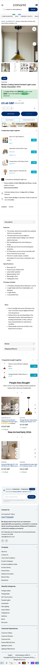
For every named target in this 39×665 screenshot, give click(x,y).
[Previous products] (33, 360)
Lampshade (5, 603)
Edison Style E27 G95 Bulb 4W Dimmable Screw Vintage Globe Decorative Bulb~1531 (18, 171)
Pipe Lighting (5, 606)
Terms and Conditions (8, 558)
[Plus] (11, 108)
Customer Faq (5, 639)
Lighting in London (6, 645)
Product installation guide (9, 564)
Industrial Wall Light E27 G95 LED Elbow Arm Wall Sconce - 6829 (10, 465)
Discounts (4, 622)
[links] (3, 540)
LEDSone (4, 82)
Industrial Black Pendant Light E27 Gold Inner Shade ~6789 (28, 465)
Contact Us (4, 555)
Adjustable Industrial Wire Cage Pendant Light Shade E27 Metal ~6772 (18, 148)
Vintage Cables (6, 590)
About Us (4, 551)
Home (3, 21)
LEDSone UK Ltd (6, 417)
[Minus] (3, 108)
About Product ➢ (10, 120)
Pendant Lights (5, 600)
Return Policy (5, 577)
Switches (4, 616)
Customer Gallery (6, 633)
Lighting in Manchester (8, 649)
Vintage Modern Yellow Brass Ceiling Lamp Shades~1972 (18, 374)
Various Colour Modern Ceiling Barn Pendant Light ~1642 (18, 364)
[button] (34, 44)
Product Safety (6, 567)
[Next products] (36, 130)
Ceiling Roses (5, 613)
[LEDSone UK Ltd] (19, 5)
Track (32, 497)
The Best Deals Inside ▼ (28, 120)
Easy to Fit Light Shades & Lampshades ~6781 (16, 136)
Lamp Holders (5, 609)
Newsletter (4, 580)
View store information (11, 187)
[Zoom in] (34, 29)
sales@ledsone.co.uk (8, 536)
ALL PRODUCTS (10, 21)
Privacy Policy (5, 570)
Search (33, 9)
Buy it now (29, 113)
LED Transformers (6, 597)
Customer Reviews (7, 636)
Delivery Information (7, 574)
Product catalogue (7, 561)
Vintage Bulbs (5, 594)
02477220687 (7, 517)
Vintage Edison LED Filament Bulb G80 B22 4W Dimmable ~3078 (18, 161)
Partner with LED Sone (8, 642)
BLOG (3, 619)
